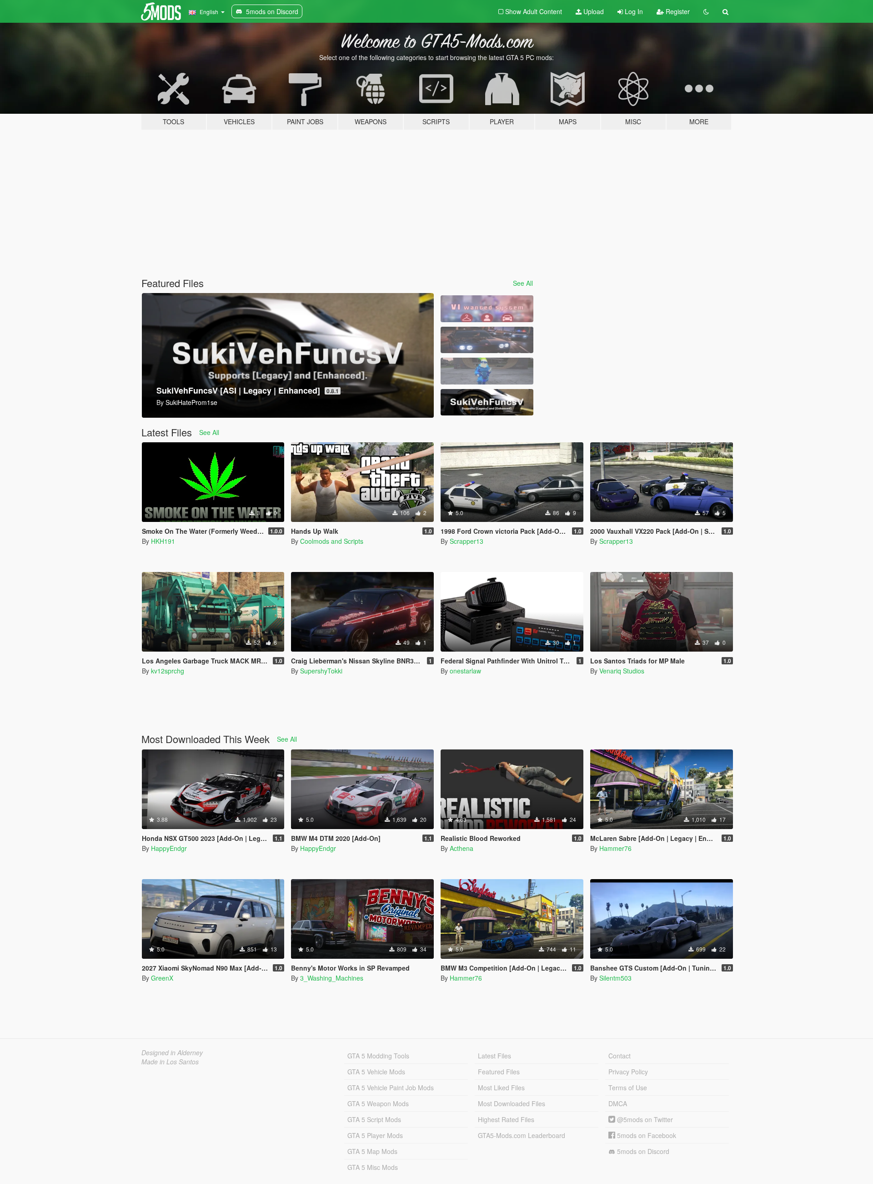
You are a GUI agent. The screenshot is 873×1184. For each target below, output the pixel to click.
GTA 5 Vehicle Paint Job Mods (390, 1087)
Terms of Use (627, 1087)
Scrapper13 (466, 541)
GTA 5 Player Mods (375, 1135)
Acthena (461, 848)
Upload (593, 11)
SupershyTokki (321, 670)
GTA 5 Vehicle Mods (376, 1071)
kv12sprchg (167, 670)
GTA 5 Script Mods (374, 1119)
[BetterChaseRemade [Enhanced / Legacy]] (487, 340)
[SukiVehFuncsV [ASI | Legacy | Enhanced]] (487, 402)
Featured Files (499, 1071)
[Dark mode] (706, 11)
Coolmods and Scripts (331, 541)
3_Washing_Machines (331, 977)
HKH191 (163, 541)
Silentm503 (615, 977)
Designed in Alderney (172, 1052)
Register (677, 11)
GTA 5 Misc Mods (372, 1167)
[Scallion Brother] (487, 371)
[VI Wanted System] (487, 308)
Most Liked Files (501, 1087)
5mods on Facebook (645, 1135)
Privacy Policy (628, 1071)
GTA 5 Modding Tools (378, 1055)
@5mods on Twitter (644, 1119)
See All (523, 283)
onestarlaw (465, 670)
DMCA (617, 1103)
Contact (619, 1055)
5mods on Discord (642, 1151)
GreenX (162, 977)
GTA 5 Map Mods (372, 1151)
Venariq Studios (621, 670)
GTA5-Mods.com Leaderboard (521, 1135)
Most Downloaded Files (511, 1103)
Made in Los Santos (170, 1061)
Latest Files (494, 1055)
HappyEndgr (169, 848)
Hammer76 (615, 848)
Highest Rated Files (506, 1119)
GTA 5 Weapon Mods (378, 1103)
